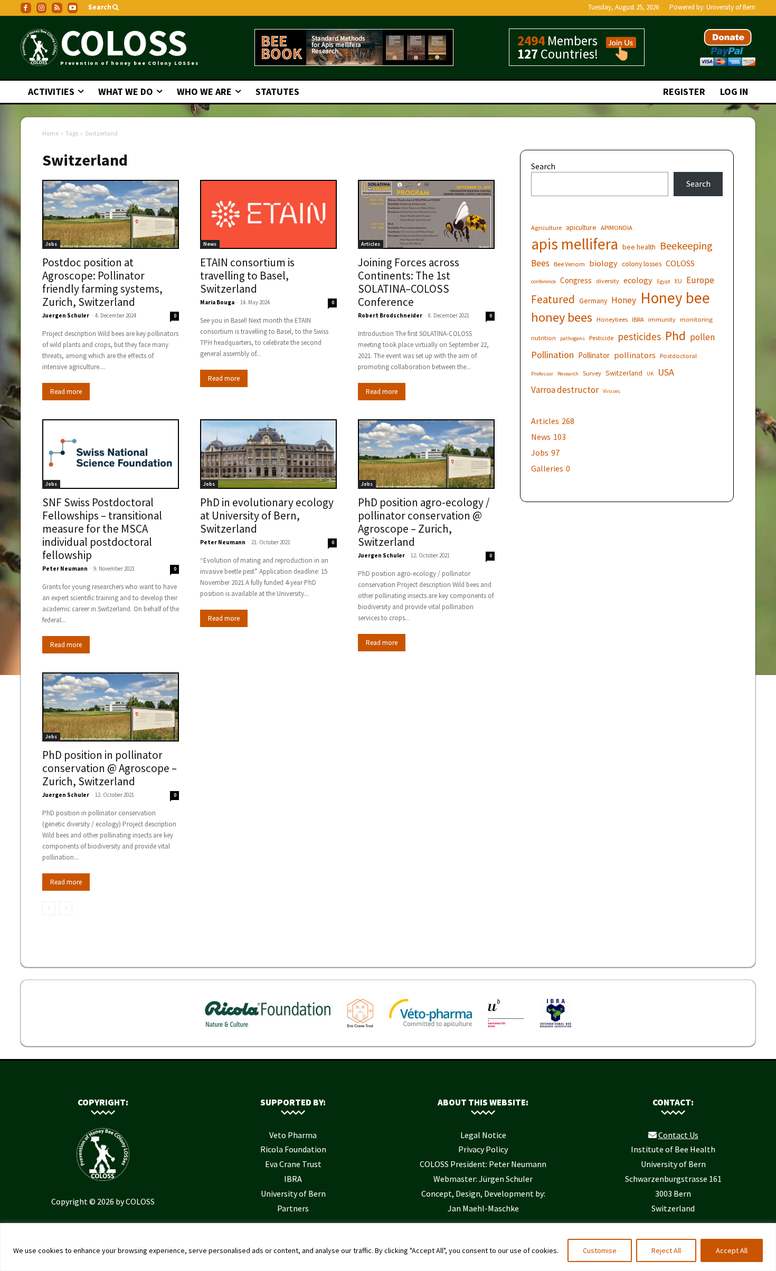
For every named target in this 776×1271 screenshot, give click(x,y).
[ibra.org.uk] (555, 1029)
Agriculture (546, 228)
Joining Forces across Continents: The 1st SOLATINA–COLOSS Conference (408, 282)
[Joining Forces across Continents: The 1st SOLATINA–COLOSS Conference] (426, 214)
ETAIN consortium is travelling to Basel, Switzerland (247, 275)
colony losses (641, 263)
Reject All (666, 1250)
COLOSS (680, 263)
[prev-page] (48, 908)
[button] (104, 7)
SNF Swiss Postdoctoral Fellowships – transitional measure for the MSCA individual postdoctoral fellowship (102, 528)
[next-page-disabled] (65, 908)
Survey (592, 373)
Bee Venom (569, 264)
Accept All (731, 1250)
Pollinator (594, 355)
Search (543, 166)
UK (650, 373)
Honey (623, 300)
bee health (639, 247)
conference (543, 281)
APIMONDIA (616, 228)
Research (568, 373)
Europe (700, 280)
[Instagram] (41, 8)
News (209, 243)
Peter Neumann (65, 568)
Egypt (663, 281)
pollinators (635, 355)
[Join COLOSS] (617, 55)
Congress (576, 280)
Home (50, 133)
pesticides (639, 336)
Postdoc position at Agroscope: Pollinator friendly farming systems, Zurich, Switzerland (102, 282)
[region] (388, 1247)
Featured (553, 299)
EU (678, 281)
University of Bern (730, 7)
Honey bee (675, 297)
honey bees (561, 317)
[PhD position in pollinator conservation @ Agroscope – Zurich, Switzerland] (110, 707)
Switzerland (623, 373)
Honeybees (612, 319)
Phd (675, 335)
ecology (637, 280)
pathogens (572, 338)
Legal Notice (483, 1135)
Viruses (611, 391)
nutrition (543, 338)
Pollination (552, 354)
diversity (607, 281)
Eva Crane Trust (293, 1164)
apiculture (581, 227)
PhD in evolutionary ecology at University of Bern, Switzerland (267, 515)
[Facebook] (26, 8)
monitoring (696, 319)
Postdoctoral (678, 356)
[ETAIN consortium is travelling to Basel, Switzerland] (268, 214)
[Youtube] (73, 8)
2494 (531, 40)
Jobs (51, 243)
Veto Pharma (293, 1135)
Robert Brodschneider (390, 315)
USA (666, 372)
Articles (370, 243)
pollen (702, 337)
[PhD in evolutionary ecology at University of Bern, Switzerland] (268, 454)
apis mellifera (574, 243)
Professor (542, 373)
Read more (66, 391)
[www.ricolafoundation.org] (268, 1029)
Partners (293, 1208)
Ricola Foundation (293, 1149)
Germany (593, 300)
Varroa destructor (565, 390)
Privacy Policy (483, 1149)
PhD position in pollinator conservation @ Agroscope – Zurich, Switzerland (109, 768)
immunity (662, 319)
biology (603, 263)
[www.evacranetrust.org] (360, 1029)
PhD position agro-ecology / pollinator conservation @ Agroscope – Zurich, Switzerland (423, 522)
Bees (540, 263)
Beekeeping (686, 245)
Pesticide (601, 338)
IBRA (638, 319)
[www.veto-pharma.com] (430, 1029)
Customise (600, 1250)
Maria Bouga (217, 302)
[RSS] (57, 8)
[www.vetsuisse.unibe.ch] (506, 1029)
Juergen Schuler (65, 315)
